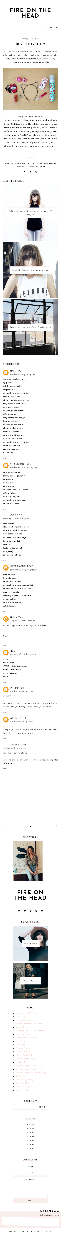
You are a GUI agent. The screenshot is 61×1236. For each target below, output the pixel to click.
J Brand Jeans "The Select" (27, 1013)
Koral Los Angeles (24, 1087)
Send (30, 1200)
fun (17, 164)
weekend (40, 166)
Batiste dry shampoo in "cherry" (36, 131)
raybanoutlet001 (22, 566)
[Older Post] (57, 826)
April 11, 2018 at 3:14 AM (21, 691)
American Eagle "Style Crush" (29, 1066)
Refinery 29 (21, 1041)
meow (52, 164)
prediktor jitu (20, 688)
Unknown (17, 371)
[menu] (4, 28)
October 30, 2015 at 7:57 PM (23, 374)
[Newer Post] (4, 826)
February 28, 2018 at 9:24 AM (24, 654)
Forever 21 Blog (22, 1090)
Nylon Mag (20, 1017)
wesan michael (20, 464)
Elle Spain (20, 1045)
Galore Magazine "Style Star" (29, 1024)
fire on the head (30, 13)
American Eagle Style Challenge (30, 1073)
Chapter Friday (22, 1048)
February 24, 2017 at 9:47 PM (23, 569)
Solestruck (20, 1076)
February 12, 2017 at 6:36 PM (16, 518)
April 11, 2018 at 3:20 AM (14, 748)
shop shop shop (24, 166)
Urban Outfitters (23, 1052)
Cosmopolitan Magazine (27, 1059)
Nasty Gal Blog (22, 1083)
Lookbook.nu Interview (26, 1038)
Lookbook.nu (21, 1062)
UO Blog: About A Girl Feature (29, 1031)
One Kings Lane (22, 1034)
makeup (43, 164)
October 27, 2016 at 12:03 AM (23, 467)
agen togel (18, 718)
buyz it (9, 164)
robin (14, 651)
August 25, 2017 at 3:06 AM (23, 621)
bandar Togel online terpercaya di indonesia (24, 625)
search (43, 1107)
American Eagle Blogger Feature (30, 1069)
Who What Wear (23, 1020)
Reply (5, 458)
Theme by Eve (44, 1232)
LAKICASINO (9, 696)
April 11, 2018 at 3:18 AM (21, 721)
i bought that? (29, 164)
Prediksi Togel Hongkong (15, 753)
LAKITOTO (8, 726)
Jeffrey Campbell (23, 1055)
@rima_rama (52, 1215)
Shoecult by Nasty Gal (26, 1080)
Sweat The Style (23, 1027)
